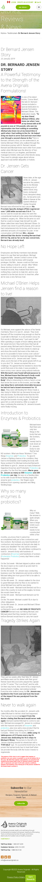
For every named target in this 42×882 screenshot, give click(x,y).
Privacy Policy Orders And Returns (21, 877)
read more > (5, 839)
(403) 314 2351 (20, 847)
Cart (38, 2)
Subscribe (21, 803)
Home (3, 33)
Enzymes (10, 456)
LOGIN (13, 2)
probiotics (15, 480)
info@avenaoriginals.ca (9, 860)
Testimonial (12, 33)
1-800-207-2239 (18, 844)
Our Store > (23, 7)
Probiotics (22, 456)
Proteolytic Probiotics (10, 556)
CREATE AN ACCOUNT (25, 2)
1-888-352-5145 (16, 850)
